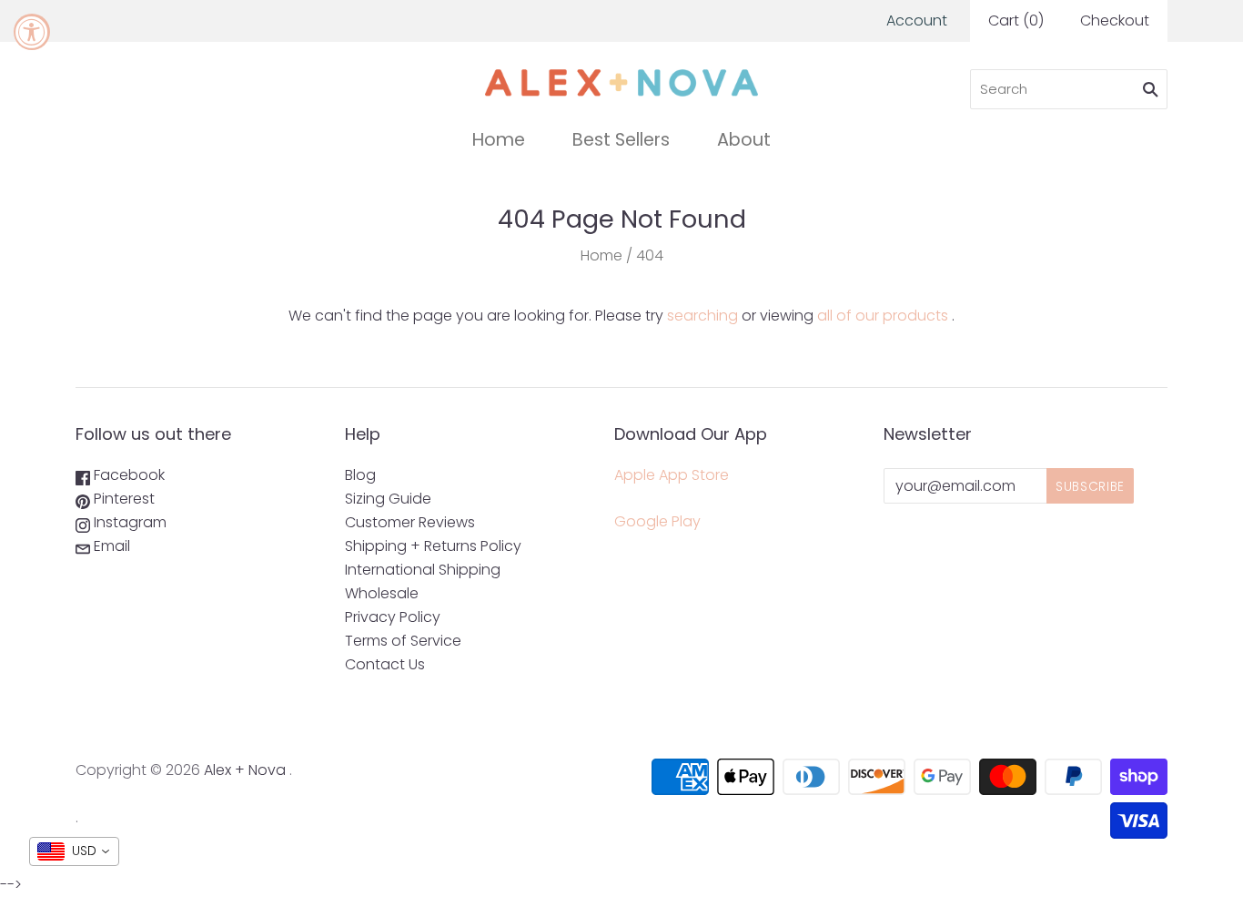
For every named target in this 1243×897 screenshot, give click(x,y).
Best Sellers (621, 139)
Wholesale (382, 593)
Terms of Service (403, 640)
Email (110, 545)
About (744, 139)
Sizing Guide (388, 498)
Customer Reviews (410, 522)
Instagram (128, 522)
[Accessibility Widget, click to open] (32, 32)
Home (498, 139)
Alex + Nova (245, 769)
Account (916, 20)
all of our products (882, 315)
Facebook (127, 474)
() (1016, 20)
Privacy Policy (392, 616)
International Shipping (422, 569)
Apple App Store (671, 474)
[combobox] (74, 851)
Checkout (1114, 20)
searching (702, 315)
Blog (360, 474)
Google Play (657, 521)
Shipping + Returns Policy (433, 545)
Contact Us (385, 664)
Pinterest (122, 498)
